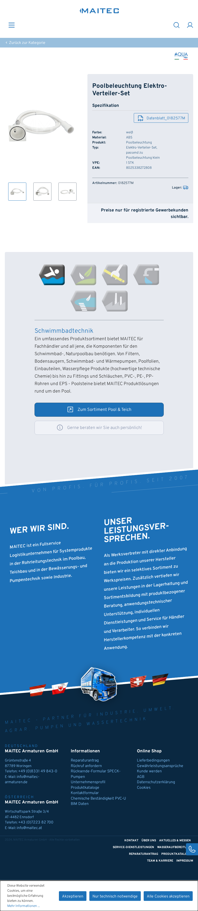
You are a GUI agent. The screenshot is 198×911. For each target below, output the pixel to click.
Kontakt (131, 841)
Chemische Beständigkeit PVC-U (98, 798)
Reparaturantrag (85, 760)
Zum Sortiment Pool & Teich (104, 410)
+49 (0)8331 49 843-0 (38, 771)
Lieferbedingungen (153, 760)
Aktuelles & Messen (175, 841)
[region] (41, 137)
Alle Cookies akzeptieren (168, 896)
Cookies (143, 787)
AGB (140, 777)
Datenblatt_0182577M (166, 118)
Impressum (184, 861)
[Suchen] (176, 25)
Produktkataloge (85, 787)
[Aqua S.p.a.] (181, 56)
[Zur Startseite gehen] (99, 10)
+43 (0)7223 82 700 (35, 822)
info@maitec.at (29, 828)
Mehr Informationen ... (23, 906)
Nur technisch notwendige (115, 896)
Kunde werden (149, 771)
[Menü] (11, 25)
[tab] (52, 275)
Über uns (148, 841)
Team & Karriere (160, 861)
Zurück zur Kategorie (26, 43)
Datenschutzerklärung (156, 782)
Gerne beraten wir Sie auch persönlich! (104, 428)
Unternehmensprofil (88, 782)
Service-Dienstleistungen (133, 847)
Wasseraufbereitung (174, 847)
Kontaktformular (85, 793)
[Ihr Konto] (190, 25)
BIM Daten (80, 804)
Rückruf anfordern (86, 766)
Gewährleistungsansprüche (160, 766)
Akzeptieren (72, 896)
